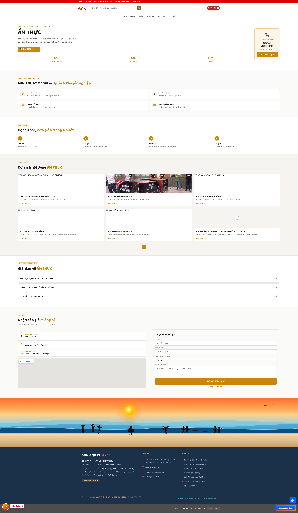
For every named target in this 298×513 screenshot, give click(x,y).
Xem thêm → (24, 203)
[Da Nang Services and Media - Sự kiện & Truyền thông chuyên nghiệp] (82, 8)
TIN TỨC (172, 16)
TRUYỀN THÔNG (128, 16)
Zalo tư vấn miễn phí (286, 508)
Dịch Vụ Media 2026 (192, 486)
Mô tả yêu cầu (160, 364)
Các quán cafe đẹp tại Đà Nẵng (120, 231)
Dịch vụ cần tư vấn (162, 356)
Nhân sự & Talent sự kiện (193, 468)
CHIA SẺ (161, 16)
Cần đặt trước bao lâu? (148, 296)
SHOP (141, 16)
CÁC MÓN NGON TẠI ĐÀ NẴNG (208, 196)
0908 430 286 (152, 467)
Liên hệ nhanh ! (17, 506)
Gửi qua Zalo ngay (216, 381)
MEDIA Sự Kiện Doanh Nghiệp (195, 460)
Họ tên (157, 339)
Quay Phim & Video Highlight (195, 464)
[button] (213, 8)
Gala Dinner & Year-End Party (195, 477)
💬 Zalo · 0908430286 (29, 49)
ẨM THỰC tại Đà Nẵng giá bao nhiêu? (148, 279)
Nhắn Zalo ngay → (267, 55)
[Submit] (139, 8)
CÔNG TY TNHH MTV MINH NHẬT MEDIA (111, 497)
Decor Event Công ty (192, 473)
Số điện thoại (160, 348)
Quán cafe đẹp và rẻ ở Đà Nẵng (120, 196)
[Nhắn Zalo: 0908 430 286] (293, 500)
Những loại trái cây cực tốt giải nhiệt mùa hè (37, 196)
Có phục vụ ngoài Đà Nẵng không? (148, 287)
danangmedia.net (152, 477)
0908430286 (30, 337)
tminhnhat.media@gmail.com (156, 472)
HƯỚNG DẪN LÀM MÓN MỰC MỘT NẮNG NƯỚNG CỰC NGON (220, 231)
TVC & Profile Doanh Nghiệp (195, 481)
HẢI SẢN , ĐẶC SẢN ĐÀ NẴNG (32, 231)
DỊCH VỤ (150, 16)
